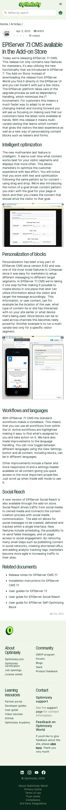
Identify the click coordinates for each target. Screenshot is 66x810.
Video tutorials (14, 714)
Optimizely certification (12, 665)
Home (4, 24)
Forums (40, 658)
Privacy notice (33, 789)
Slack (39, 667)
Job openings (13, 670)
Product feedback (47, 671)
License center (14, 674)
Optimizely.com (14, 659)
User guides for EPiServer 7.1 (28, 591)
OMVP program (45, 654)
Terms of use (33, 792)
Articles (16, 24)
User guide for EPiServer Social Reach (34, 596)
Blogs (39, 662)
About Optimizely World (33, 785)
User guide (11, 709)
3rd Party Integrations (33, 803)
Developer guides (15, 705)
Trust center (33, 796)
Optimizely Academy (17, 722)
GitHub (9, 718)
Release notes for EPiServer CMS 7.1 (33, 575)
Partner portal (13, 701)
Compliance (33, 799)
